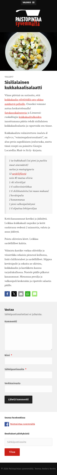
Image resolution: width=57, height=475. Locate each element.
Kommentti (11, 321)
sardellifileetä (19, 174)
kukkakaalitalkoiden (30, 117)
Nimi (8, 355)
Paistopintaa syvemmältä (22, 424)
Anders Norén (49, 468)
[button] (7, 293)
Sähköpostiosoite (15, 369)
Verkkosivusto (12, 383)
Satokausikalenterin (16, 113)
